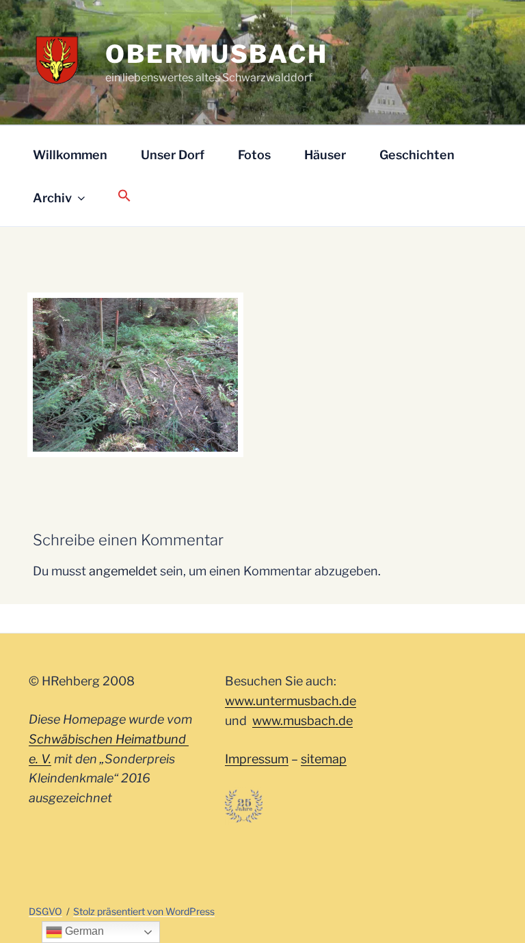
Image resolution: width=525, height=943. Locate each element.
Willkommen (70, 155)
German (83, 931)
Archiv (52, 198)
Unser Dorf (172, 155)
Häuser (325, 155)
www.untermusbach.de (290, 701)
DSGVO (45, 911)
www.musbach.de (302, 720)
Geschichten (417, 155)
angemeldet (123, 571)
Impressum (256, 759)
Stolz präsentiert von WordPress (144, 911)
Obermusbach (216, 54)
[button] (124, 196)
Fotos (254, 155)
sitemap (324, 759)
